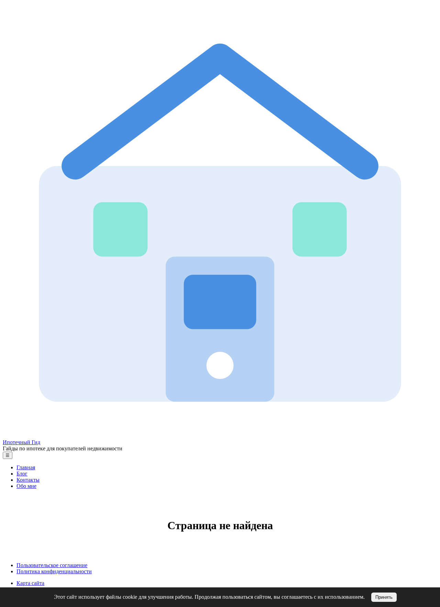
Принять (384, 597)
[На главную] (220, 436)
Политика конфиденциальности (54, 571)
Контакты (28, 480)
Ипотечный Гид (21, 442)
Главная (25, 467)
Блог (22, 474)
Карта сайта (30, 583)
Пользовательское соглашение (51, 565)
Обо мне (26, 486)
